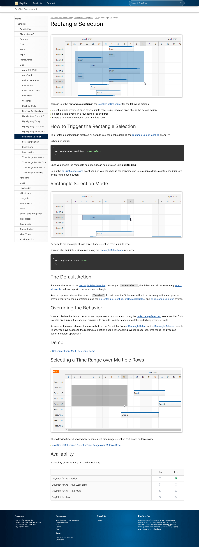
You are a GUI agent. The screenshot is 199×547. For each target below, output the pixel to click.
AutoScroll (27, 75)
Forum (58, 527)
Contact (100, 520)
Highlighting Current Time (34, 116)
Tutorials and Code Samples (67, 520)
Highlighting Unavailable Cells (35, 126)
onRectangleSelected (162, 298)
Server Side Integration (31, 213)
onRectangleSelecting (111, 298)
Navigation (25, 198)
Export (23, 54)
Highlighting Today (31, 121)
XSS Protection (27, 239)
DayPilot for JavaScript (64, 478)
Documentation (62, 522)
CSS (22, 44)
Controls (24, 39)
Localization (25, 188)
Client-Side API (27, 34)
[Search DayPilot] (181, 3)
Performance (26, 203)
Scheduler (22, 24)
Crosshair (26, 101)
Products (37, 3)
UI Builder (60, 540)
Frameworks (26, 59)
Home (18, 18)
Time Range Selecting (32, 172)
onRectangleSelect (135, 298)
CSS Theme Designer (64, 537)
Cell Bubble (27, 85)
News (58, 529)
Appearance (26, 29)
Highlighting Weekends (33, 131)
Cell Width (27, 95)
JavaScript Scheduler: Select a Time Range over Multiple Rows (86, 445)
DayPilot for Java (61, 497)
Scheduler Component (83, 17)
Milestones (25, 193)
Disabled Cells (29, 106)
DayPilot (23, 3)
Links (22, 183)
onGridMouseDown (72, 170)
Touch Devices (27, 229)
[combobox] (153, 3)
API (57, 525)
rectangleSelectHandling (145, 134)
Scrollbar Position (30, 142)
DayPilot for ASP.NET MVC (66, 490)
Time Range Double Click (34, 162)
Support (51, 3)
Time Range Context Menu (35, 157)
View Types (25, 234)
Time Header (26, 219)
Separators (27, 147)
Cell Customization (31, 90)
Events (23, 49)
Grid (22, 65)
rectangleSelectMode (112, 250)
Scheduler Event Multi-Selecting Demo (73, 351)
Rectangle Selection (32, 136)
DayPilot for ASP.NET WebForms (70, 484)
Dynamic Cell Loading (32, 111)
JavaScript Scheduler (110, 103)
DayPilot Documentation (27, 9)
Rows (22, 208)
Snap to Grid (28, 152)
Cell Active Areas (30, 80)
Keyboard (24, 177)
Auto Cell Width (29, 70)
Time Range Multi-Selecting (35, 167)
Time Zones (25, 224)
